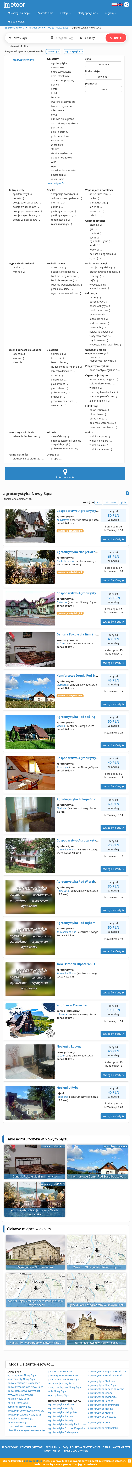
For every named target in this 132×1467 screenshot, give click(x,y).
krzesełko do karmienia (66, 366)
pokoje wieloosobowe (27, 219)
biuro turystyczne (61, 71)
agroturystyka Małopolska (63, 1412)
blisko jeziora (99, 410)
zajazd (54, 166)
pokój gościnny (59, 131)
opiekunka (59, 379)
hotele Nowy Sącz (18, 1402)
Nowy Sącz (63, 890)
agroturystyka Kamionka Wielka (106, 1389)
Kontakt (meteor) (31, 1447)
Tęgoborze (63, 1096)
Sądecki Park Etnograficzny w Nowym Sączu (96, 1305)
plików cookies (33, 1461)
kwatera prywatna (61, 106)
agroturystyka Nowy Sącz (22, 1375)
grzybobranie (99, 314)
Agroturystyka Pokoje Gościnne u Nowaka (87, 799)
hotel (54, 93)
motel (54, 114)
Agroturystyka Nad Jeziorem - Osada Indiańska (91, 552)
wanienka (58, 405)
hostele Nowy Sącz (18, 1398)
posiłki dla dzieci (62, 289)
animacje (58, 353)
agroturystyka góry (99, 1422)
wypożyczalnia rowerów (105, 344)
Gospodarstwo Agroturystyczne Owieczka (87, 593)
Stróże (60, 643)
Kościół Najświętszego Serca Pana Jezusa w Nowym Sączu (35, 1303)
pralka (18, 267)
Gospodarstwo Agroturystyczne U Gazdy (86, 840)
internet (57, 202)
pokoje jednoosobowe (27, 211)
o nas (106, 1447)
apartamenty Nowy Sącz (21, 1379)
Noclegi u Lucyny (69, 1046)
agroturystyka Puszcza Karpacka (66, 1428)
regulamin (53, 1447)
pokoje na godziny (102, 267)
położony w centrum (103, 427)
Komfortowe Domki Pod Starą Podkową (86, 676)
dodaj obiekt (53, 1450)
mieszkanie (57, 110)
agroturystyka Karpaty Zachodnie (67, 1424)
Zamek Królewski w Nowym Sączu (97, 1343)
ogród (95, 258)
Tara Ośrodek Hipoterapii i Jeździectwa (85, 964)
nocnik (57, 375)
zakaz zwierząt (61, 224)
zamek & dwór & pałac (64, 170)
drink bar (58, 267)
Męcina (61, 725)
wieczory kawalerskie (104, 392)
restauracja (57, 179)
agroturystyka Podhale (61, 1404)
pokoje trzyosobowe (26, 215)
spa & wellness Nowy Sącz (23, 1426)
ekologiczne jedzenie (65, 271)
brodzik (57, 358)
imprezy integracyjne (104, 379)
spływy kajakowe (101, 331)
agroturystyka (59, 63)
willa (53, 161)
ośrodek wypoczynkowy (64, 123)
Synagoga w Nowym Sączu (35, 1267)
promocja (91, 83)
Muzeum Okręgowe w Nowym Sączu (96, 1267)
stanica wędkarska (61, 153)
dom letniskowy (60, 76)
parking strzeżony (63, 211)
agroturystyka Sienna (100, 1393)
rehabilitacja (60, 219)
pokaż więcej (54, 183)
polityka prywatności (85, 1447)
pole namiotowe (60, 136)
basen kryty (98, 301)
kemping (56, 97)
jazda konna (99, 318)
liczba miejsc (92, 71)
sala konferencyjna (102, 383)
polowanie (98, 327)
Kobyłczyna (63, 519)
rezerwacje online (23, 59)
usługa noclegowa (61, 157)
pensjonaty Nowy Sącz (61, 1371)
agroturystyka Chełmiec (101, 1381)
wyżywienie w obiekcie (66, 293)
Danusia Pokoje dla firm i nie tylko (81, 634)
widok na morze (101, 449)
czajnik (96, 224)
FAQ (65, 1447)
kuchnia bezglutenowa (66, 276)
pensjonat (57, 127)
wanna (19, 271)
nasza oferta (121, 1447)
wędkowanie (99, 340)
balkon (95, 198)
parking (57, 206)
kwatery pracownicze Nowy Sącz (26, 1410)
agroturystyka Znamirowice (103, 1404)
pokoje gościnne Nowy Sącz (64, 1375)
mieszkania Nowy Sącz (20, 1418)
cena (88, 58)
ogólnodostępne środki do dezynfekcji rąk (66, 442)
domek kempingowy (62, 80)
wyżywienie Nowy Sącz (21, 1394)
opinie (123, 502)
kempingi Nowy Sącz (19, 1406)
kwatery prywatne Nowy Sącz (24, 1414)
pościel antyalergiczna (104, 370)
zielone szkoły (99, 400)
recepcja (96, 276)
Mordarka (62, 684)
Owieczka (62, 602)
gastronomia (58, 174)
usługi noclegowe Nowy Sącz (64, 1387)
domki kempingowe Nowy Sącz (25, 1387)
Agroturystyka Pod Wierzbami (78, 882)
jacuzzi (19, 353)
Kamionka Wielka (66, 849)
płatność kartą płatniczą (28, 458)
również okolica (18, 46)
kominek (96, 233)
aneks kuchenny (101, 194)
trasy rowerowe (100, 336)
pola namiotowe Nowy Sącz (63, 1379)
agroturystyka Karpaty (60, 1420)
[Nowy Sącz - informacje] (127, 493)
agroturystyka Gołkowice (102, 1416)
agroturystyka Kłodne (100, 1412)
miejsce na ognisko (103, 253)
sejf (94, 280)
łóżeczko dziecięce (63, 371)
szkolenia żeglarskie (26, 436)
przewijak (58, 396)
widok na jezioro (101, 440)
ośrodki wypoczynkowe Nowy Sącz (27, 1430)
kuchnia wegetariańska (66, 284)
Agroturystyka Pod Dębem (76, 923)
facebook (11, 1447)
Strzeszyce (63, 767)
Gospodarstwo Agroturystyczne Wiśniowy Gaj (90, 511)
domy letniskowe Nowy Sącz (24, 1383)
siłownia (19, 362)
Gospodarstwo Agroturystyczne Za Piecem (87, 758)
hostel (54, 88)
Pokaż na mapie (65, 477)
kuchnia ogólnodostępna (101, 239)
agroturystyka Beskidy (60, 1408)
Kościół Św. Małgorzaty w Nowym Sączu (35, 1343)
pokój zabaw (60, 392)
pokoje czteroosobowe (27, 202)
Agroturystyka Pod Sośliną (76, 717)
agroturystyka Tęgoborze (102, 1396)
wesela (96, 387)
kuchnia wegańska (63, 280)
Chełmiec (62, 808)
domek (55, 84)
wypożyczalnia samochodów (99, 286)
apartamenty (22, 194)
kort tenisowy (99, 323)
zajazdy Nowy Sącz (58, 1395)
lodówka (96, 249)
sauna (18, 358)
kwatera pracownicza (63, 101)
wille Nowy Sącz (57, 1391)
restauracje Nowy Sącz (61, 1383)
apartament (58, 67)
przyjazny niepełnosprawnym (103, 359)
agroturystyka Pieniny (60, 1416)
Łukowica (62, 1014)
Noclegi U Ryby (68, 1088)
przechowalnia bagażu (105, 271)
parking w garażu (63, 215)
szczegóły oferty (112, 539)
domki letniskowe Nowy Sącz (24, 1390)
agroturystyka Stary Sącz (102, 1385)
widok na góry (100, 436)
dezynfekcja (60, 436)
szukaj (118, 37)
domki (18, 198)
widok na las (99, 445)
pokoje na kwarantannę (66, 448)
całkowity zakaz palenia (66, 198)
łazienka (96, 206)
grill (94, 229)
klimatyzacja (99, 202)
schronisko (57, 144)
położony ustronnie (103, 422)
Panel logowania (76, 1450)
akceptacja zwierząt (64, 194)
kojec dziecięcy (61, 362)
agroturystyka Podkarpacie (63, 1432)
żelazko (96, 215)
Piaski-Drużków (65, 561)
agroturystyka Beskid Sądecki (105, 1375)
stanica (55, 149)
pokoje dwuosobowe (26, 206)
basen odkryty (100, 306)
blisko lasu (98, 414)
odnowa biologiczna (62, 119)
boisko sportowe (101, 310)
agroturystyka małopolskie (103, 1428)
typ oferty (53, 58)
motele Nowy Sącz (18, 1422)
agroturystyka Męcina (100, 1408)
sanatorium (57, 140)
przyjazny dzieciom (64, 401)
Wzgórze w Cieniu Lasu (73, 1005)
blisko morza (99, 418)
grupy (56, 458)
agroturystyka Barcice (100, 1400)
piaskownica (60, 383)
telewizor (97, 211)
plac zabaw (59, 388)
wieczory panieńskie (103, 396)
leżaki (95, 245)
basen (95, 297)
